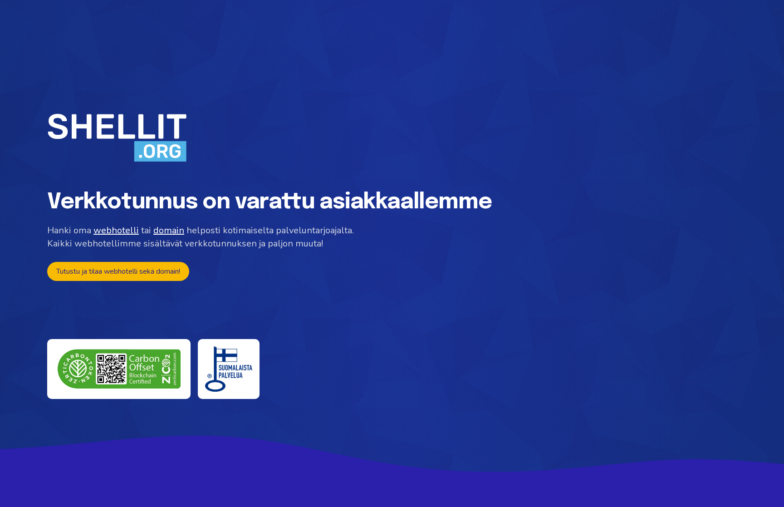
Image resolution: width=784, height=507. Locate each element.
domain (168, 230)
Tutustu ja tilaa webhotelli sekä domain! (118, 271)
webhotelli (116, 230)
